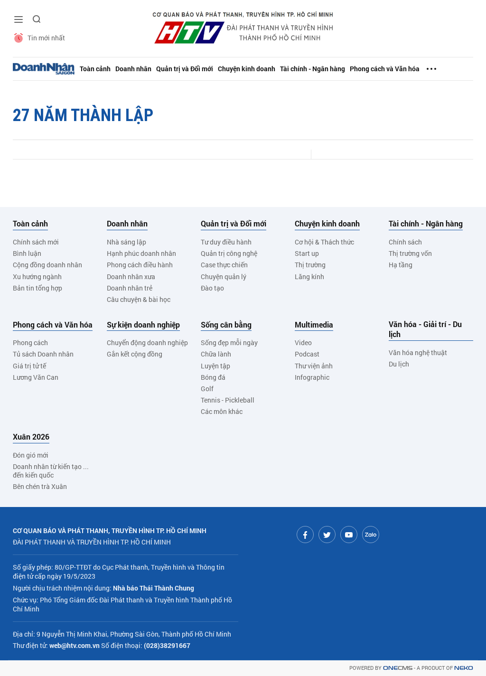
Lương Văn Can (35, 377)
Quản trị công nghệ (229, 253)
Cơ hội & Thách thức (324, 241)
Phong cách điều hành (140, 264)
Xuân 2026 (31, 436)
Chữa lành (216, 353)
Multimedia (314, 324)
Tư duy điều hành (226, 241)
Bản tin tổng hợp (37, 287)
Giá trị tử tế (29, 365)
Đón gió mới (30, 455)
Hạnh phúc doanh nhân (141, 253)
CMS (397, 668)
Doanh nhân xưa (131, 276)
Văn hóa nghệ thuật (418, 352)
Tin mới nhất (46, 37)
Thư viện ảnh (314, 365)
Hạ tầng (400, 264)
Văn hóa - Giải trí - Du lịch (425, 329)
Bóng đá (213, 377)
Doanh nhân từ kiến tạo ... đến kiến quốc (51, 470)
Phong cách (30, 342)
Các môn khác (222, 411)
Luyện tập (215, 365)
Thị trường (310, 264)
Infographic (312, 377)
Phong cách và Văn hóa (385, 68)
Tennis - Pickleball (227, 399)
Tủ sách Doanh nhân (43, 353)
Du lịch (399, 363)
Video (303, 342)
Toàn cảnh (95, 68)
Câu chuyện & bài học (138, 299)
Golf (207, 388)
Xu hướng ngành (37, 276)
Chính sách (405, 241)
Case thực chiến (224, 264)
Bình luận (27, 253)
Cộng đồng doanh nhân (47, 264)
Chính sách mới (36, 241)
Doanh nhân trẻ (129, 287)
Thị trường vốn (410, 253)
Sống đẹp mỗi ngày (229, 342)
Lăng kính (309, 276)
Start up (307, 253)
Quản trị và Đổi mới (184, 68)
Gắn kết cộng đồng (134, 353)
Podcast (307, 353)
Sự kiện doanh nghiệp (143, 324)
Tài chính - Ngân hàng (312, 68)
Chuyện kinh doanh (246, 68)
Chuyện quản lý (223, 276)
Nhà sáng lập (126, 241)
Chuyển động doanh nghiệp (147, 342)
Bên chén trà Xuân (40, 486)
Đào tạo (212, 287)
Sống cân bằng (226, 324)
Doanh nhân (133, 68)
